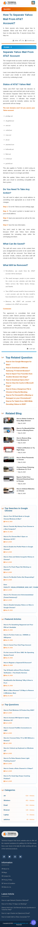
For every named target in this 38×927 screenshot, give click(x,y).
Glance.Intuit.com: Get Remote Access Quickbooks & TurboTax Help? (18, 908)
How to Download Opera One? (17, 380)
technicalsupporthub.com (20, 923)
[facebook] (4, 856)
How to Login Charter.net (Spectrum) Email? (16, 913)
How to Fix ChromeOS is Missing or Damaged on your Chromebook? (19, 396)
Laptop (6, 815)
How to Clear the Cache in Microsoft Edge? (19, 384)
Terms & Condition (9, 883)
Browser (7, 810)
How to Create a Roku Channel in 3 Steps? (18, 768)
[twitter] (9, 856)
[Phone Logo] (10, 3)
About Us (6, 869)
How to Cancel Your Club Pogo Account (17, 645)
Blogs (5, 872)
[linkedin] (20, 856)
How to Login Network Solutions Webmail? (15, 900)
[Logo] (10, 834)
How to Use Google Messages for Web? (19, 363)
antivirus (7, 819)
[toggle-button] (33, 2)
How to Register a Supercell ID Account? (18, 662)
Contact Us (6, 876)
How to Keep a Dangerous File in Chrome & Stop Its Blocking (18, 390)
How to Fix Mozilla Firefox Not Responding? (19, 577)
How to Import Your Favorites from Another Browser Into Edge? (19, 375)
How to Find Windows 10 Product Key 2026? (19, 710)
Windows (7, 800)
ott (5, 795)
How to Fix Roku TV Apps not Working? (14, 904)
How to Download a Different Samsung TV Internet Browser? (18, 369)
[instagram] (15, 856)
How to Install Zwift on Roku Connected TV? (16, 917)
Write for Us (7, 887)
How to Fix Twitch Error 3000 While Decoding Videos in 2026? (19, 402)
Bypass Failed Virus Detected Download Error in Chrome (25, 479)
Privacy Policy (7, 880)
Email (6, 805)
